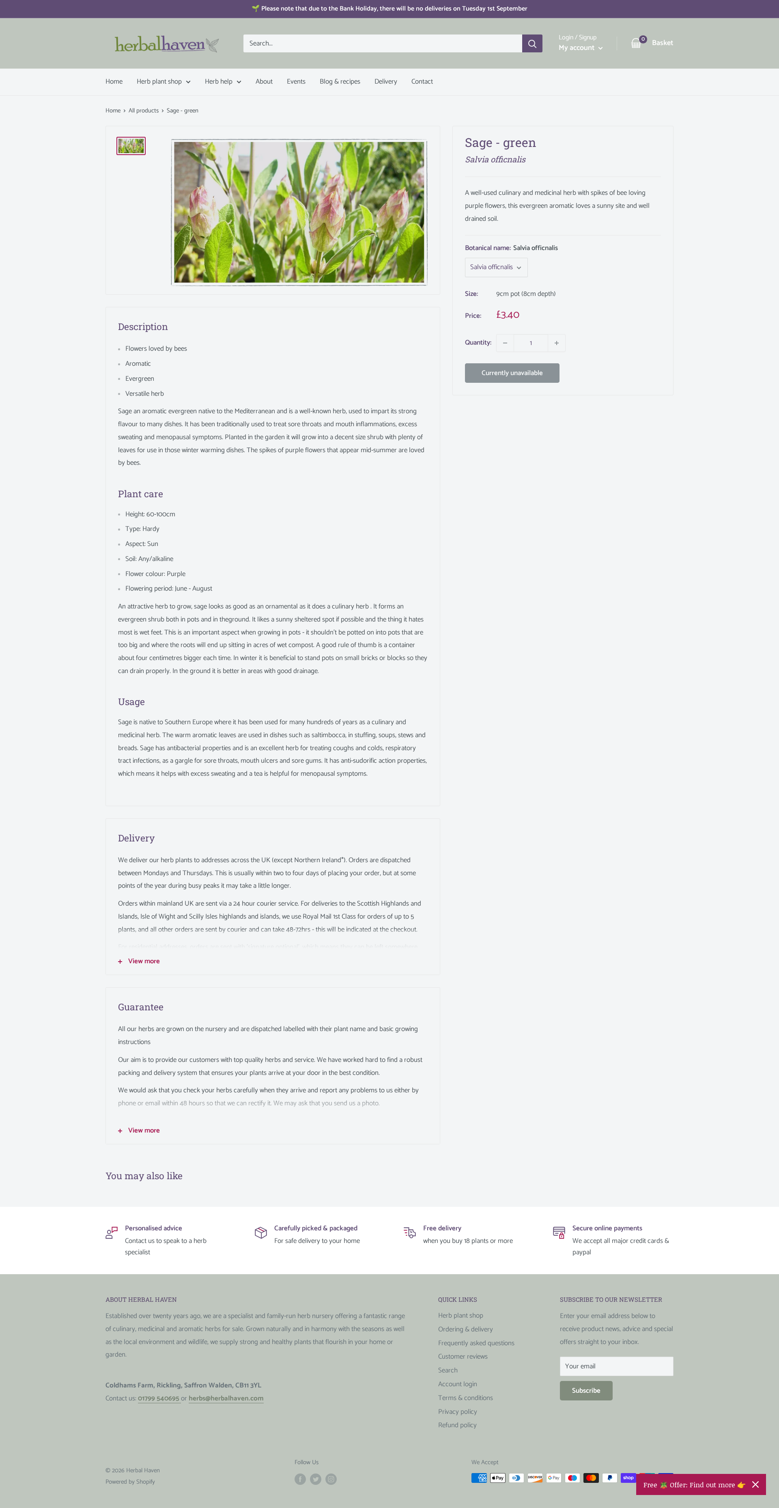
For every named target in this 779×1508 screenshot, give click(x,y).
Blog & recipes (340, 81)
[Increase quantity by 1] (556, 343)
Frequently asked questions (476, 1343)
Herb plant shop (159, 81)
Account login (457, 1384)
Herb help (218, 81)
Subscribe (586, 1390)
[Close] (755, 1484)
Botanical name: (511, 248)
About (264, 81)
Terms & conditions (465, 1398)
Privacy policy (457, 1411)
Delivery (385, 81)
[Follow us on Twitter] (315, 1478)
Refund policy (457, 1425)
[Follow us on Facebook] (300, 1478)
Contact (422, 81)
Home (114, 81)
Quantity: (478, 342)
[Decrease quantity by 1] (505, 343)
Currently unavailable (512, 373)
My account (577, 48)
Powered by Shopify (130, 1482)
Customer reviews (463, 1356)
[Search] (532, 43)
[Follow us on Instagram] (331, 1478)
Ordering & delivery (465, 1329)
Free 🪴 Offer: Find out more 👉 (694, 1484)
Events (296, 81)
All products (144, 111)
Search (448, 1370)
